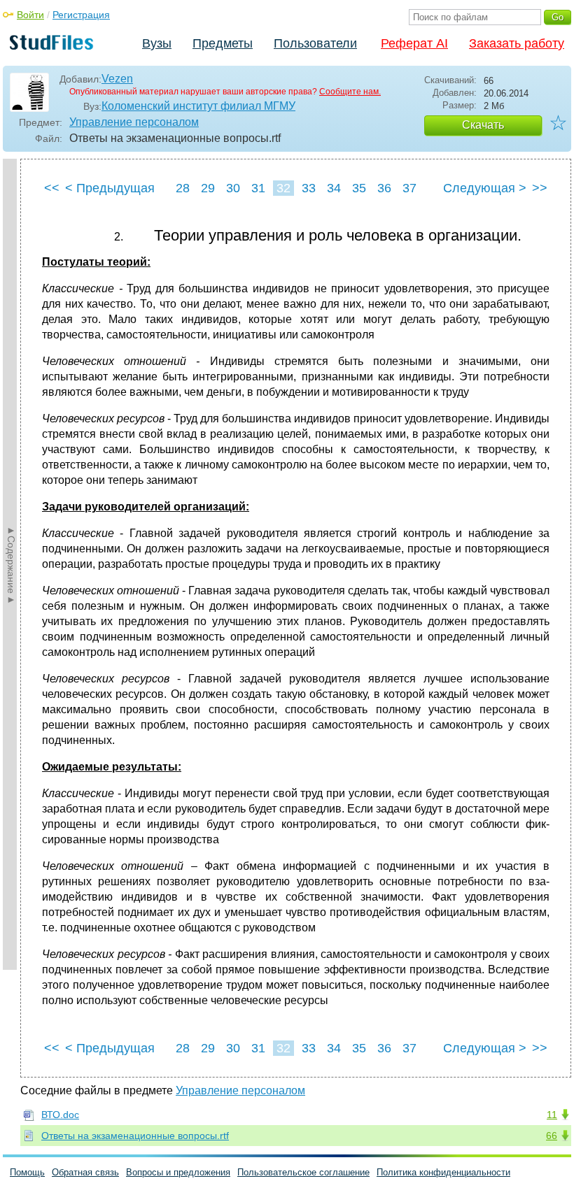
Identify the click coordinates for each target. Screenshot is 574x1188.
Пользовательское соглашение (303, 1172)
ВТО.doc (60, 1114)
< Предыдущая (110, 188)
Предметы (222, 43)
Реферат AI (414, 43)
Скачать (483, 125)
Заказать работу (516, 43)
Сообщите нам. (350, 91)
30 (233, 188)
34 (334, 188)
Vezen (117, 79)
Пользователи (315, 43)
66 (551, 1135)
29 (208, 188)
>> (539, 188)
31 (258, 188)
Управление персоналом (134, 122)
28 (183, 188)
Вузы (157, 43)
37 (409, 188)
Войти (30, 14)
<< (51, 188)
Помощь (27, 1172)
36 (384, 188)
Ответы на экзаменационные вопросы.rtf (135, 1135)
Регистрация (81, 14)
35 (359, 188)
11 (552, 1114)
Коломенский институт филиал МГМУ (198, 106)
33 (309, 188)
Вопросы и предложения (178, 1172)
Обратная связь (85, 1172)
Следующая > (484, 188)
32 (283, 188)
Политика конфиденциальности (443, 1172)
